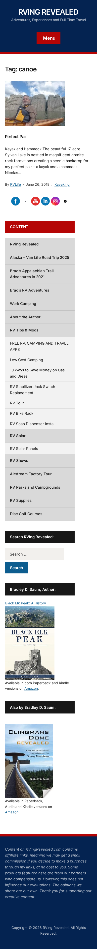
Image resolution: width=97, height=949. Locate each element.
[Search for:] (40, 554)
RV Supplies (21, 500)
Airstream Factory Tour (31, 474)
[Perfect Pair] (35, 103)
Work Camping (23, 303)
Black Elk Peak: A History (25, 603)
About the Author (25, 317)
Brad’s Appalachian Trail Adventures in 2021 (32, 273)
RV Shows (19, 460)
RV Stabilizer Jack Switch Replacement (32, 389)
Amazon (31, 688)
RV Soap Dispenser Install (32, 423)
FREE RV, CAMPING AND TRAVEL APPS (39, 346)
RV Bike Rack (21, 413)
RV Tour (17, 403)
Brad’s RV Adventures (29, 290)
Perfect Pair (16, 136)
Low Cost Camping (26, 359)
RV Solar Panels (24, 448)
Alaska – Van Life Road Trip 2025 (39, 257)
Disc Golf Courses (26, 513)
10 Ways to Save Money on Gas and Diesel (37, 373)
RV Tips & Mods (24, 330)
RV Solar (18, 435)
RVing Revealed (48, 11)
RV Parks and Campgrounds (35, 487)
